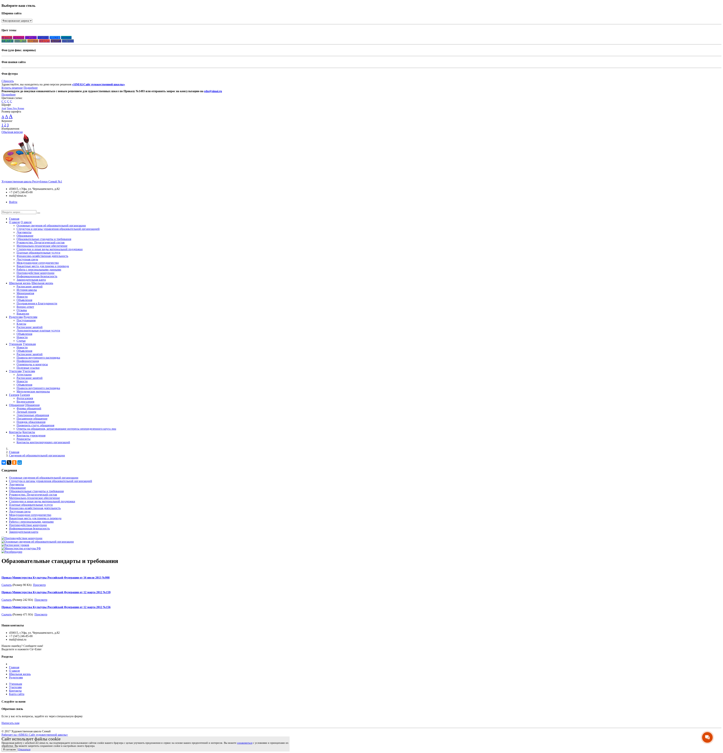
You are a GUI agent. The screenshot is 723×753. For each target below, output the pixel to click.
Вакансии (23, 313)
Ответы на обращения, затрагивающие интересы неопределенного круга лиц (66, 428)
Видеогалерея (25, 401)
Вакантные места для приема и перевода (43, 266)
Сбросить (8, 81)
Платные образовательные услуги (38, 252)
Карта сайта (16, 694)
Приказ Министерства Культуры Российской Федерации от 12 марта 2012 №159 (56, 592)
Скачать (7, 584)
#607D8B (68, 41)
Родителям (16, 317)
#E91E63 (18, 37)
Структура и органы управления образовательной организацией (58, 228)
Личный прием (26, 411)
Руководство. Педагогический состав (41, 242)
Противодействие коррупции (35, 273)
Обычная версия (12, 132)
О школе (14, 222)
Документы (24, 232)
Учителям (15, 371)
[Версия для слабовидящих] (4, 208)
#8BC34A (20, 41)
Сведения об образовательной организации (37, 455)
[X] (9, 462)
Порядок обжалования (31, 422)
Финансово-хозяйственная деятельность (42, 256)
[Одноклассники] (14, 462)
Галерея (14, 394)
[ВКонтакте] (4, 462)
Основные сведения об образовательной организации (51, 225)
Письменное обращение (32, 418)
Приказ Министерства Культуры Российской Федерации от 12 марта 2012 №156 (56, 607)
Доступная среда (27, 259)
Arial (4, 108)
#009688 (66, 37)
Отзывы (22, 310)
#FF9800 (32, 41)
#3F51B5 (43, 37)
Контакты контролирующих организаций (43, 442)
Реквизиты (24, 438)
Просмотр (39, 584)
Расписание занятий (30, 286)
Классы (21, 323)
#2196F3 (55, 37)
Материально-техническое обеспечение (42, 245)
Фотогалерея (25, 398)
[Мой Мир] (19, 462)
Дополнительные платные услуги (38, 330)
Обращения (16, 405)
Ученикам (15, 344)
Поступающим (26, 320)
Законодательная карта (31, 279)
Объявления (24, 300)
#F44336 (7, 37)
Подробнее (31, 87)
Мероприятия (25, 293)
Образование (25, 235)
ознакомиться (244, 743)
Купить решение (12, 87)
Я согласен (9, 749)
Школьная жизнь (20, 283)
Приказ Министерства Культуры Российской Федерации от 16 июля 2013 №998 (56, 577)
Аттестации (24, 374)
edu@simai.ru (213, 91)
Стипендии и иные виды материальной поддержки (50, 249)
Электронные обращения (33, 415)
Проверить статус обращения (35, 425)
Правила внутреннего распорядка (38, 357)
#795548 (56, 41)
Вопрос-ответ (25, 306)
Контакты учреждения (31, 435)
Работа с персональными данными (39, 269)
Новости (22, 296)
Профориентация (28, 361)
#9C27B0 (31, 37)
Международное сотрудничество (38, 262)
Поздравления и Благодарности (37, 303)
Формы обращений (29, 408)
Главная (14, 218)
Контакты (15, 432)
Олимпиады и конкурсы (32, 364)
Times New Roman (15, 108)
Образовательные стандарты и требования (44, 239)
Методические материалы (33, 391)
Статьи (21, 340)
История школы (27, 289)
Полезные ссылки (28, 367)
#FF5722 (44, 41)
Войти (13, 202)
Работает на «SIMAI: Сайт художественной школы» (35, 734)
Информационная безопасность (37, 276)
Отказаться (24, 749)
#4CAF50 (8, 41)
